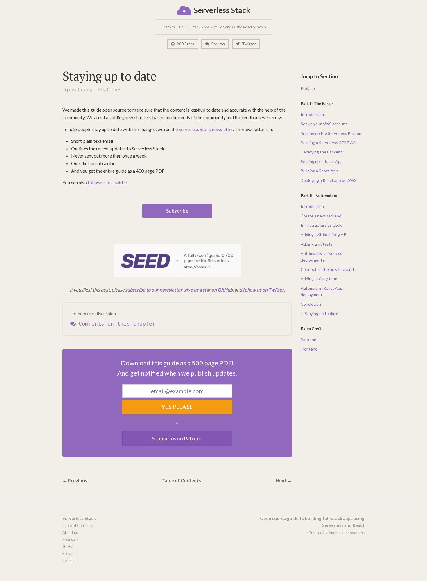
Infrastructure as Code (321, 225)
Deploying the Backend (322, 151)
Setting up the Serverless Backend (332, 133)
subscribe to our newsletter (153, 289)
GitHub (68, 546)
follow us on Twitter (107, 182)
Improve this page (78, 89)
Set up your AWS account (324, 123)
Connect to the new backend (327, 269)
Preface (308, 88)
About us (70, 532)
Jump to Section (319, 76)
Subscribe (177, 211)
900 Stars (185, 43)
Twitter (248, 43)
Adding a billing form (319, 278)
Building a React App (319, 170)
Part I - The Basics (317, 103)
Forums (218, 43)
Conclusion (311, 304)
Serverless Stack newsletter (206, 129)
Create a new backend (321, 215)
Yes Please (177, 407)
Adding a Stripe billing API (324, 234)
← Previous (74, 480)
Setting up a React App (322, 161)
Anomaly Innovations (347, 532)
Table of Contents (181, 480)
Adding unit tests (317, 244)
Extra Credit (312, 328)
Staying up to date (321, 313)
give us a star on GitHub (208, 289)
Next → (284, 480)
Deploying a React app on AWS (328, 180)
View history (109, 89)
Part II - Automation (319, 195)
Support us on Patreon (177, 438)
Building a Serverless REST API (329, 142)
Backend (308, 339)
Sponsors (70, 539)
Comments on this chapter (115, 324)
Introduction (312, 114)
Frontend (309, 348)
